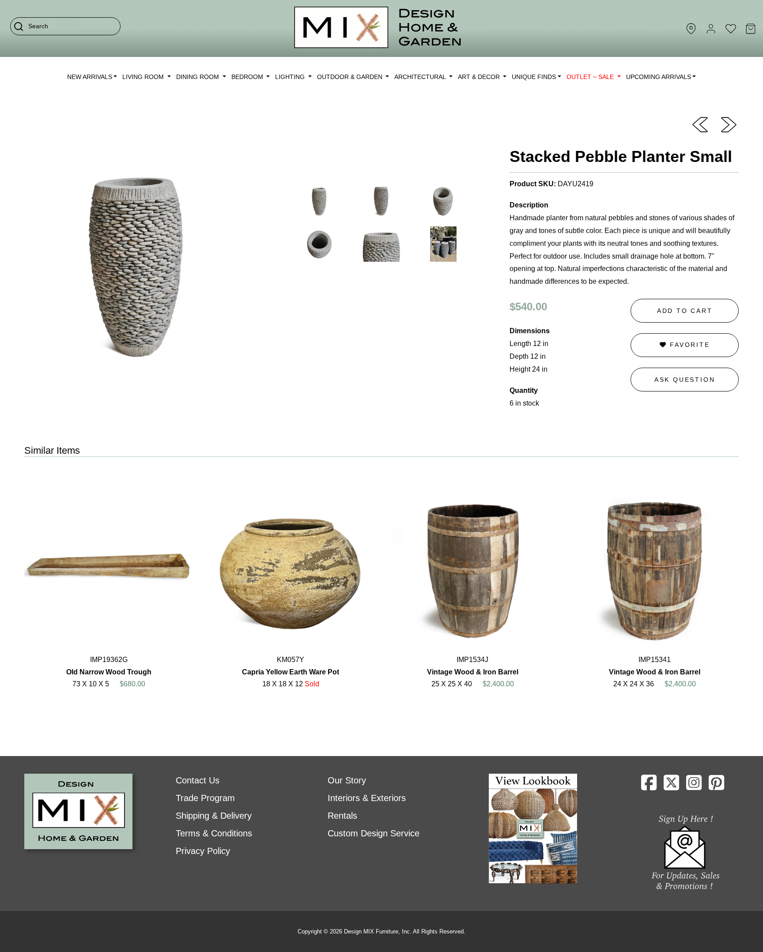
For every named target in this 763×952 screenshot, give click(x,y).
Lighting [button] (290, 76)
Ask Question (684, 379)
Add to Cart (685, 310)
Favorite (688, 344)
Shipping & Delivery (214, 815)
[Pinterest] (716, 786)
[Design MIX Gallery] (378, 28)
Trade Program (205, 798)
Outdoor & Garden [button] (350, 76)
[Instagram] (694, 786)
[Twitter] (671, 786)
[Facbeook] (649, 786)
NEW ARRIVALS (89, 76)
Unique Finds (534, 76)
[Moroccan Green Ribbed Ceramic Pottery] (700, 124)
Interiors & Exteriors (367, 798)
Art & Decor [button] (480, 76)
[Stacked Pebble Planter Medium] (729, 124)
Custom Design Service (373, 833)
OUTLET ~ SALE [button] (591, 76)
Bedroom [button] (248, 76)
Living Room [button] (144, 76)
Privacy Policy (203, 851)
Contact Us (197, 780)
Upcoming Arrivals (658, 76)
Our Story (347, 780)
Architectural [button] (420, 76)
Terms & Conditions (214, 833)
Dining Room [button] (198, 76)
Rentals (342, 815)
